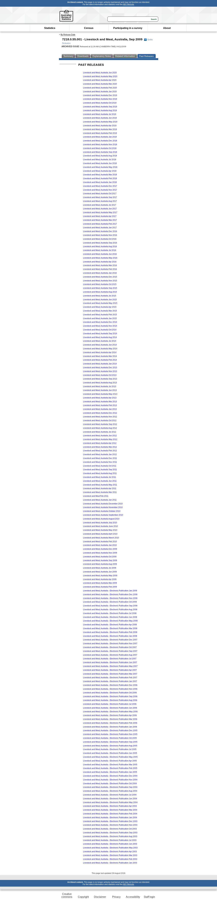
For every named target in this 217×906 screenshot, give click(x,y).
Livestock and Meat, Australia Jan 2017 (100, 227)
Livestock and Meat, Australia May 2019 (100, 122)
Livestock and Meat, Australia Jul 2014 (99, 341)
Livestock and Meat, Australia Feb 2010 (100, 541)
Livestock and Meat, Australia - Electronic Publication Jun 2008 (110, 617)
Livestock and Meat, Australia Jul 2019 (99, 114)
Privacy (116, 897)
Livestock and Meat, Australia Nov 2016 (100, 235)
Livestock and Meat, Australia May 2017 (100, 212)
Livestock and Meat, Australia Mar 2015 (100, 311)
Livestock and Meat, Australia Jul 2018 (99, 159)
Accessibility (133, 897)
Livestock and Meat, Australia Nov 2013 (100, 371)
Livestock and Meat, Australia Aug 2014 (100, 337)
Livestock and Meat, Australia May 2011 (100, 485)
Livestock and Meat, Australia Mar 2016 (100, 265)
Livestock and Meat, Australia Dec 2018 (100, 141)
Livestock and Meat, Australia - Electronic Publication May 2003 (110, 848)
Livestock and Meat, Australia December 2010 (103, 504)
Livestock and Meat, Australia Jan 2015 (100, 318)
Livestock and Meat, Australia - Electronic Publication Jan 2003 (110, 863)
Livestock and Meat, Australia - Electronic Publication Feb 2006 (110, 723)
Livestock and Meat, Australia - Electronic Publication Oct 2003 (110, 829)
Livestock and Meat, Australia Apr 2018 (99, 171)
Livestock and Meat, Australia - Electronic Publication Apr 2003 (110, 851)
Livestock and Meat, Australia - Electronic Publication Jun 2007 (110, 662)
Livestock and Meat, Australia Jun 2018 (100, 163)
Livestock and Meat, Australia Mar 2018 (100, 175)
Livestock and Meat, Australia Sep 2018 (100, 152)
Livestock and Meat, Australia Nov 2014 (100, 326)
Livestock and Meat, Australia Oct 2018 (99, 148)
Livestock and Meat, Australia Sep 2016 (100, 243)
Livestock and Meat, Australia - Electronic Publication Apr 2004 (110, 806)
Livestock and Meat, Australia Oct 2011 (99, 466)
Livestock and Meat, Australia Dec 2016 (100, 231)
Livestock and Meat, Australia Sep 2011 (100, 469)
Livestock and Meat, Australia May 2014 (100, 348)
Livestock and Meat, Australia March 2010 (101, 538)
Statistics (49, 28)
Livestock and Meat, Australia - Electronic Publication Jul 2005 (109, 749)
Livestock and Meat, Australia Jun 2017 (100, 209)
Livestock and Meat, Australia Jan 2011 (100, 500)
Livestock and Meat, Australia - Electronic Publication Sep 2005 (110, 742)
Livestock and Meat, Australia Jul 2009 (99, 568)
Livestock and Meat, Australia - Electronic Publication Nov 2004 (110, 780)
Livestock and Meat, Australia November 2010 (103, 507)
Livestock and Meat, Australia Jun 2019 (100, 118)
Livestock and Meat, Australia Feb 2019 (100, 133)
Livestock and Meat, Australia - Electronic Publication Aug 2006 (110, 700)
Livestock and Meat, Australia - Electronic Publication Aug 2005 (110, 746)
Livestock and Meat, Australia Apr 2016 (99, 262)
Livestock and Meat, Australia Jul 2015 (99, 296)
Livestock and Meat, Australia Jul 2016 (99, 250)
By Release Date (68, 35)
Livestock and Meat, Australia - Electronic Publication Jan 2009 (110, 590)
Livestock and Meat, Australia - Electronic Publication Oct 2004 (110, 783)
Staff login (149, 897)
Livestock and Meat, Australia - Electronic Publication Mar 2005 (110, 764)
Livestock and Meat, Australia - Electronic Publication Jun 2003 (110, 844)
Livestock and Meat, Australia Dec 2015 (100, 277)
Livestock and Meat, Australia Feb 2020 (100, 88)
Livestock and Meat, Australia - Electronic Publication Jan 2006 (110, 727)
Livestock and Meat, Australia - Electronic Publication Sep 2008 (110, 606)
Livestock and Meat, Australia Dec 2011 (100, 458)
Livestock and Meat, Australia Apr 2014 (99, 352)
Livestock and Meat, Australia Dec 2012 (100, 413)
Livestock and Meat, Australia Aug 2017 (100, 201)
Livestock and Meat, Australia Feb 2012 (100, 451)
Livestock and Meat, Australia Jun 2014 (100, 345)
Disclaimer (100, 897)
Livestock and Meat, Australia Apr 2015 (99, 307)
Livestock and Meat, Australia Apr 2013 (99, 398)
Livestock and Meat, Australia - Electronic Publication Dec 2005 (110, 730)
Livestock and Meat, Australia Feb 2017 (100, 224)
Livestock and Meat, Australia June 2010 (100, 526)
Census (88, 28)
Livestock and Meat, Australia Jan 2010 (100, 545)
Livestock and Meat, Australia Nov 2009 (100, 553)
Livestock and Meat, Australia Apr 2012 (99, 443)
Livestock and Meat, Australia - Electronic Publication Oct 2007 (110, 647)
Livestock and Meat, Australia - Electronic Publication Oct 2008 (110, 602)
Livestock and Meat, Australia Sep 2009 (100, 560)
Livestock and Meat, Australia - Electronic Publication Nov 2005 (110, 734)
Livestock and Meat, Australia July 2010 (100, 522)
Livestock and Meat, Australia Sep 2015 (100, 288)
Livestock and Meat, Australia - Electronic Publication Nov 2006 (110, 689)
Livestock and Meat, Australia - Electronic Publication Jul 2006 (109, 704)
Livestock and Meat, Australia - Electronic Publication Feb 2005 (110, 768)
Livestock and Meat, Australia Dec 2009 (100, 549)
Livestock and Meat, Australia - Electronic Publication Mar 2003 (110, 855)
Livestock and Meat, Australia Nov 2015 (100, 280)
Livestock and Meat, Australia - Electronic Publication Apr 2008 (110, 624)
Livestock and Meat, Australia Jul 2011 (99, 477)
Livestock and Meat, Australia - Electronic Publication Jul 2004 (109, 795)
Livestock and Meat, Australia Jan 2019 (100, 137)
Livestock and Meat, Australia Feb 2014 (100, 360)
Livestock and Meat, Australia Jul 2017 (99, 205)
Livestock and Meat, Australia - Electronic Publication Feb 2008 (110, 632)
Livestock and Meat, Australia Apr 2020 (99, 80)
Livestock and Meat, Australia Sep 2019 (100, 107)
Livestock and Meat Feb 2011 (95, 496)
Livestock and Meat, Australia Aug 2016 (100, 246)
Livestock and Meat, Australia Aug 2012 (100, 428)
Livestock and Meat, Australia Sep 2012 (100, 424)
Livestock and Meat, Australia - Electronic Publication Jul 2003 (109, 840)
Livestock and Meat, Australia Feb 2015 (100, 314)
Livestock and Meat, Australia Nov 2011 (100, 462)
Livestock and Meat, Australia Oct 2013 (99, 375)
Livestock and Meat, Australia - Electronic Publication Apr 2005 (110, 761)
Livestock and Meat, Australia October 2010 (101, 511)
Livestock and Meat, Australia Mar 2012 (100, 447)
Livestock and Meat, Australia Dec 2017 (100, 186)
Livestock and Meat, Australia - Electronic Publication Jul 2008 (109, 613)
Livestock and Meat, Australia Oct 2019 (99, 103)
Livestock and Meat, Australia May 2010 (100, 530)
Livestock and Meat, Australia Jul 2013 (99, 386)
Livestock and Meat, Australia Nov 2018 (100, 144)
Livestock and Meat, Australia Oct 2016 (99, 239)
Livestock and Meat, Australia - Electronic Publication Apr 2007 (110, 670)
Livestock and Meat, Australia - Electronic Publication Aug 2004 (110, 791)
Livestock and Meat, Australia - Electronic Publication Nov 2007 (110, 643)
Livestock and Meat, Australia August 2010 (101, 519)
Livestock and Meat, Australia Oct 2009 (99, 556)
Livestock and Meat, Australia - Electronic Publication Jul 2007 (109, 658)
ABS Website (128, 4)
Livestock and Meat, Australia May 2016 (100, 258)
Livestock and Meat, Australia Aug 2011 (100, 473)
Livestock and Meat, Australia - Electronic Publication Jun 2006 (110, 708)
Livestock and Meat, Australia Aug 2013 (100, 382)
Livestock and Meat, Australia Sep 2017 (100, 197)
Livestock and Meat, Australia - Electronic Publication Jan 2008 (110, 636)
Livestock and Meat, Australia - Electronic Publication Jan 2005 (110, 772)
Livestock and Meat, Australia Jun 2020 (100, 73)
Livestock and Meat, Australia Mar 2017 (100, 220)
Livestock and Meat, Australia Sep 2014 (100, 333)
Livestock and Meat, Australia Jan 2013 (100, 409)
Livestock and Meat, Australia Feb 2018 (100, 178)
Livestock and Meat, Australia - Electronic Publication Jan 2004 (110, 817)
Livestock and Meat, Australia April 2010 (100, 534)
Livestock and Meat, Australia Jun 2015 (100, 299)
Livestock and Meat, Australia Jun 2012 (100, 435)
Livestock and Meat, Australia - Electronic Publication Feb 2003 (110, 859)
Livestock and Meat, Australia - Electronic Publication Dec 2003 (110, 821)
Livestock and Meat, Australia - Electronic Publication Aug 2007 (110, 655)
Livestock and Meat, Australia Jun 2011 (100, 481)
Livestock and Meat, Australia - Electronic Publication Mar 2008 (110, 628)
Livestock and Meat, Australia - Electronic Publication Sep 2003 (110, 832)
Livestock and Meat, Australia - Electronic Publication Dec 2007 (110, 640)
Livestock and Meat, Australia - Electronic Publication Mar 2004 (110, 810)
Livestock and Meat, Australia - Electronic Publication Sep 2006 (110, 696)
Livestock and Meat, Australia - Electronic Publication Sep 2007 (110, 651)
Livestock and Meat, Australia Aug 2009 (100, 564)
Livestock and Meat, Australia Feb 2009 (100, 587)
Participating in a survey (127, 28)
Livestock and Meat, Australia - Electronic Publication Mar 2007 (110, 674)
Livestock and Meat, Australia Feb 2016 (100, 269)
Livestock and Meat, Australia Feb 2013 (100, 405)
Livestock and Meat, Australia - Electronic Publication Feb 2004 (110, 814)
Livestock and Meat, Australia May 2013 (100, 394)
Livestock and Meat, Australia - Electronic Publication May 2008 (110, 621)
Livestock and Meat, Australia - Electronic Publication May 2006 (110, 711)
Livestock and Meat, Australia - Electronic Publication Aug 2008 (110, 609)
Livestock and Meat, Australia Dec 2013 (100, 367)
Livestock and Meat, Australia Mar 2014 (100, 356)
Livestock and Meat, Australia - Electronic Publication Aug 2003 (110, 836)
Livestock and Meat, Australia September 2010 (103, 515)
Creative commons (66, 895)
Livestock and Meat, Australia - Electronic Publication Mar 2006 (110, 719)
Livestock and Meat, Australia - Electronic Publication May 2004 (110, 802)
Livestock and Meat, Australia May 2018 (100, 167)
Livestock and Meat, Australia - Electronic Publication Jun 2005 (110, 753)
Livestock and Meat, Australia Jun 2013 (100, 390)
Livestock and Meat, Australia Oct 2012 (99, 420)
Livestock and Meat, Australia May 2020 (100, 76)
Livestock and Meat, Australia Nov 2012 (100, 417)
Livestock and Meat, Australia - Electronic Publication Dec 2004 (110, 776)
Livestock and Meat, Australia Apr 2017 (99, 216)
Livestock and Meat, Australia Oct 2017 (99, 193)
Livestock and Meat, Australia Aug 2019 (100, 110)
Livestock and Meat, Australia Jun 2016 (100, 254)
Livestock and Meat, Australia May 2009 (100, 575)
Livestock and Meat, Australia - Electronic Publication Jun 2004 (110, 798)
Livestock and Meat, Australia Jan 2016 (100, 273)
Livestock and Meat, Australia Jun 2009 (100, 572)
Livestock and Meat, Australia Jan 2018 (100, 182)
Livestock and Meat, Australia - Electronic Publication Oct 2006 (110, 692)
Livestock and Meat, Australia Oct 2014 (99, 330)
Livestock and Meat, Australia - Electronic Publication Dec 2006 (110, 685)
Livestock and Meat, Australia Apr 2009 (99, 579)
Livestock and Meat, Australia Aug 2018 (100, 156)
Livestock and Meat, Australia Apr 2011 (99, 488)
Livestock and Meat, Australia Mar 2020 (100, 84)
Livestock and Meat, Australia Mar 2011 (100, 492)
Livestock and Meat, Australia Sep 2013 (100, 379)
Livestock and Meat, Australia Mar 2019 (100, 129)
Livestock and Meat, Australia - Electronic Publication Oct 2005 (110, 738)
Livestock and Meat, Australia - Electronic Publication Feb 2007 (110, 677)
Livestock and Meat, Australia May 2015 (100, 303)
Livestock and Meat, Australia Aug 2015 (100, 292)
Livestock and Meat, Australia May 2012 (100, 439)
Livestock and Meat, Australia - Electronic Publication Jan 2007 (110, 681)
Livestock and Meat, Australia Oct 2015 (99, 284)
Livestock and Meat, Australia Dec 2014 (100, 322)
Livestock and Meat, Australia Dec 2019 (100, 95)
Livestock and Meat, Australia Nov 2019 (100, 99)
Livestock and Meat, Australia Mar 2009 (100, 583)
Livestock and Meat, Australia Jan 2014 (100, 364)
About (167, 28)
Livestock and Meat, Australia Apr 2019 (99, 125)
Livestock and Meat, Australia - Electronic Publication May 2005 (110, 757)
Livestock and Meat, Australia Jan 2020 (100, 91)
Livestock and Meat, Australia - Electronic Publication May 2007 (110, 666)
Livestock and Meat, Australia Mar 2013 (100, 401)
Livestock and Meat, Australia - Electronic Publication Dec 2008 (110, 594)
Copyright (83, 897)
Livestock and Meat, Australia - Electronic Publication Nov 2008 (110, 598)
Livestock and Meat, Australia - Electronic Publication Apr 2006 (110, 715)
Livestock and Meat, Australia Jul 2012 (99, 432)
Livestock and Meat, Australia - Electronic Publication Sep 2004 (110, 787)
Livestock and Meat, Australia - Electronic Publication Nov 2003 (110, 825)
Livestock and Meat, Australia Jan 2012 (100, 454)
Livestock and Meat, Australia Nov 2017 (100, 190)
